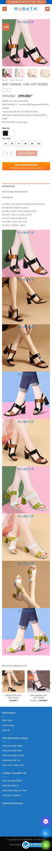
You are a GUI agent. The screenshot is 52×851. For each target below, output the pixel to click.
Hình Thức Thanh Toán (13, 765)
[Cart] (47, 9)
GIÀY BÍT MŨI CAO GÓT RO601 (13, 696)
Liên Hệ (5, 730)
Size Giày (6, 139)
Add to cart (26, 153)
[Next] (45, 43)
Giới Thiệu (7, 720)
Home (5, 80)
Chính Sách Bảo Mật (11, 750)
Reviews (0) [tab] (7, 197)
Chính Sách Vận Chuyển (13, 755)
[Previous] (6, 43)
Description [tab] (8, 186)
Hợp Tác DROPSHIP (12, 780)
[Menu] (4, 9)
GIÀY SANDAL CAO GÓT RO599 (38, 696)
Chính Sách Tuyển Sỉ (11, 795)
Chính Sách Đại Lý (10, 785)
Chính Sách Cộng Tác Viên (14, 790)
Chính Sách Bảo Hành (12, 745)
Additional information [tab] (15, 192)
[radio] (5, 133)
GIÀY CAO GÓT (17, 80)
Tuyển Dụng (8, 725)
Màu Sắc (6, 128)
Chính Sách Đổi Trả (11, 760)
